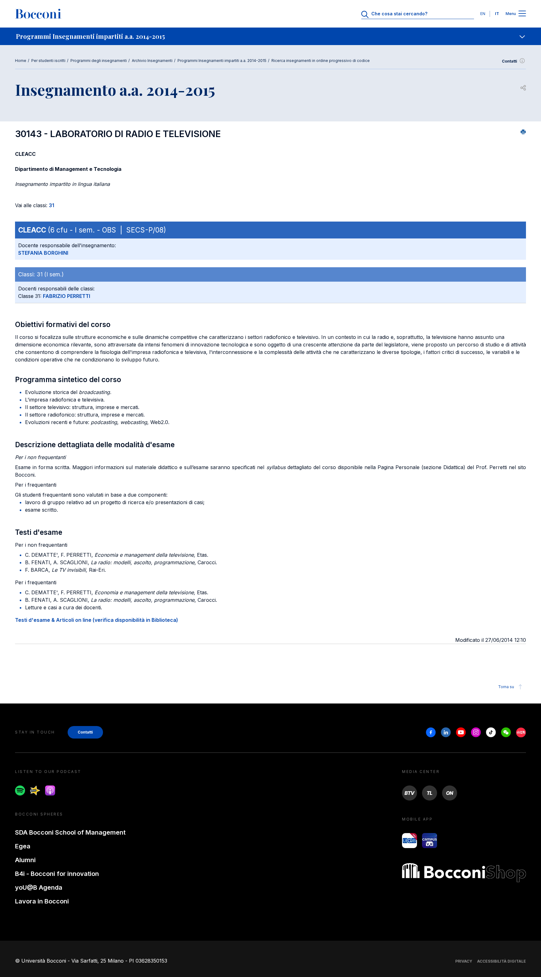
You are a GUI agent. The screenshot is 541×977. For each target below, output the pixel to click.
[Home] (38, 14)
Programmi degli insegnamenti (98, 60)
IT (497, 13)
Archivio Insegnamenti (152, 60)
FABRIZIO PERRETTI (66, 296)
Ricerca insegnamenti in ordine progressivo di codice (320, 60)
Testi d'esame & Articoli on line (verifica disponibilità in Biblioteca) (96, 620)
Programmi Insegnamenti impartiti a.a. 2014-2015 (222, 60)
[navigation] (270, 36)
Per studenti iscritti (48, 60)
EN (482, 13)
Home (20, 60)
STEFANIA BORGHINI (43, 253)
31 (51, 205)
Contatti (509, 61)
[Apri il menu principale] (522, 13)
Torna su (506, 686)
